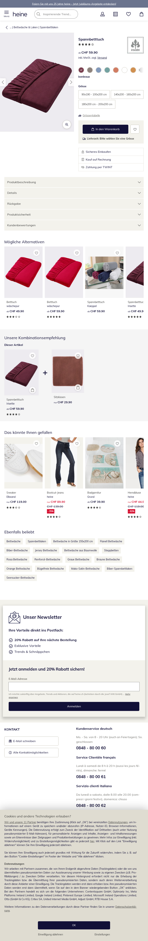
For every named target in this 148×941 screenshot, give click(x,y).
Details (12, 193)
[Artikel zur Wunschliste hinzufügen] (134, 129)
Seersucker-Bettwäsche (20, 577)
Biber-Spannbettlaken (119, 568)
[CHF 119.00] (23, 463)
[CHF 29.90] (68, 371)
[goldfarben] (133, 70)
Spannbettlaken (49, 27)
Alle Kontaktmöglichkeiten (30, 752)
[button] (6, 14)
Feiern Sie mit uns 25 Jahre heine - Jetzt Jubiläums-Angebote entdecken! (74, 3)
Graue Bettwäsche (78, 559)
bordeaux (84, 76)
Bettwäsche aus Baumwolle (80, 550)
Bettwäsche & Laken (26, 27)
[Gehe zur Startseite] (20, 14)
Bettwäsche (13, 541)
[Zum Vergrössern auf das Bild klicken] (66, 124)
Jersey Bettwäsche (46, 550)
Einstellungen (102, 934)
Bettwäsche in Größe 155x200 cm (73, 541)
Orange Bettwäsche (18, 568)
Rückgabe (14, 203)
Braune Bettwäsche (108, 559)
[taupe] (90, 70)
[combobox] (61, 14)
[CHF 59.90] (64, 272)
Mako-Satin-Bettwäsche (85, 568)
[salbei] (107, 70)
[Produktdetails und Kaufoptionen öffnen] (32, 390)
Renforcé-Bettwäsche (47, 559)
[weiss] (124, 70)
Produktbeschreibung (21, 182)
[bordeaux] (81, 70)
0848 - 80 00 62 (91, 805)
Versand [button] (102, 57)
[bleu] (98, 70)
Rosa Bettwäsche (16, 559)
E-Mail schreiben (22, 742)
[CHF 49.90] (23, 272)
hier (92, 841)
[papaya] (116, 70)
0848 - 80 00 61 (91, 776)
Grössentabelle (91, 115)
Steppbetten (111, 550)
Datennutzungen (118, 822)
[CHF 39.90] (104, 463)
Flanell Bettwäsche (111, 541)
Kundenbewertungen (21, 225)
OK (74, 925)
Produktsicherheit (19, 214)
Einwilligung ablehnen (50, 934)
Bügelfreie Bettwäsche (50, 568)
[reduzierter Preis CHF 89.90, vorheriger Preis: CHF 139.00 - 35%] (64, 463)
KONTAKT (12, 729)
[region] (74, 875)
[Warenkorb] (141, 14)
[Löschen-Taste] (74, 14)
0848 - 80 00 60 (91, 747)
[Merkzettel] (128, 14)
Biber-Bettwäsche (17, 550)
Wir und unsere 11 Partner (20, 822)
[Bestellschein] (115, 14)
